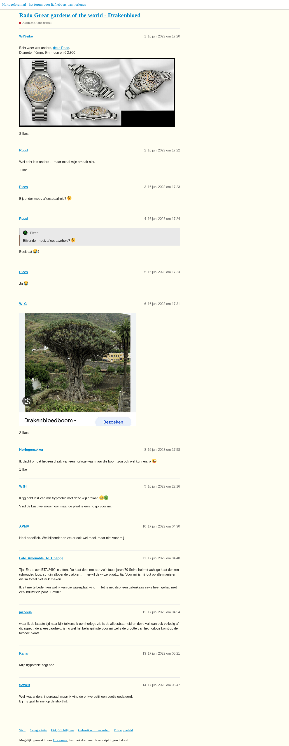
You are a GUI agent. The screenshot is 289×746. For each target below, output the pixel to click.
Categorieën (38, 730)
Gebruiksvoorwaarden (94, 730)
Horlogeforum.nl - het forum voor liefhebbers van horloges (44, 4)
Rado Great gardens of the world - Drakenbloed (79, 15)
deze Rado (61, 48)
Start (22, 730)
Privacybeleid (123, 730)
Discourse (60, 740)
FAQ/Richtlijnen (62, 730)
